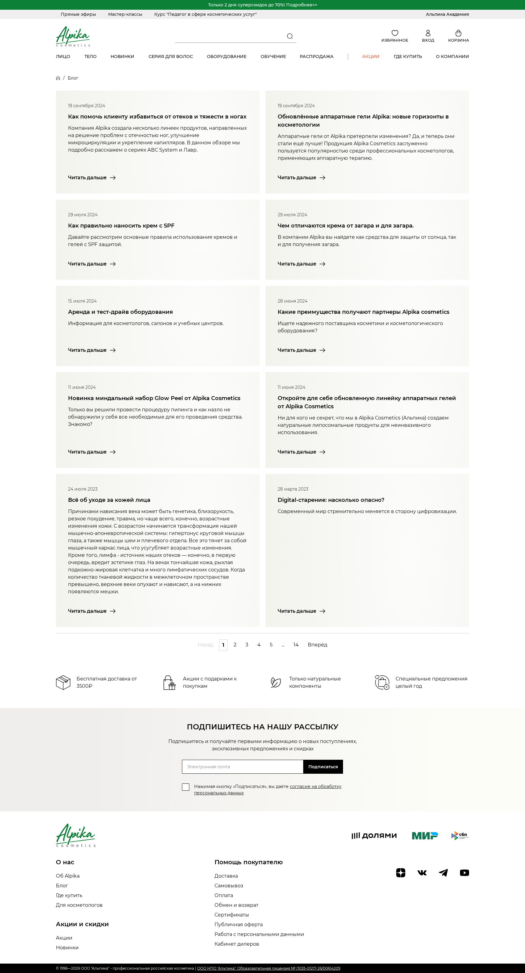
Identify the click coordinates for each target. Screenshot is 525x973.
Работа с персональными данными (259, 934)
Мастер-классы (125, 14)
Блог (62, 886)
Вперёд (317, 645)
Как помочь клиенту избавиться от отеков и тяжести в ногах (157, 116)
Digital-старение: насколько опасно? (331, 500)
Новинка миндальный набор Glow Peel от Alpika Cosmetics (154, 398)
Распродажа (317, 56)
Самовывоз (228, 886)
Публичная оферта (238, 924)
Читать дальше (87, 177)
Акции (370, 56)
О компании (452, 56)
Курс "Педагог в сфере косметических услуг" (205, 14)
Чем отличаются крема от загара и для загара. (346, 225)
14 (296, 645)
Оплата (223, 895)
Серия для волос (171, 56)
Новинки (122, 56)
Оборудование (226, 56)
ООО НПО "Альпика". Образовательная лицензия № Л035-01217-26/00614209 (268, 968)
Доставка (226, 876)
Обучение (273, 56)
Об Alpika (68, 876)
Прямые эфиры (78, 14)
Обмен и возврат (236, 905)
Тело (90, 56)
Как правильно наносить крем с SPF (121, 225)
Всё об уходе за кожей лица (109, 500)
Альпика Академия (447, 14)
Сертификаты (231, 915)
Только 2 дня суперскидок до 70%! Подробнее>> (262, 5)
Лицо (63, 56)
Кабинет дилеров (236, 944)
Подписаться (323, 766)
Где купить (408, 56)
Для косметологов (79, 905)
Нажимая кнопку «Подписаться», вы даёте (267, 790)
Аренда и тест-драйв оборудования (120, 312)
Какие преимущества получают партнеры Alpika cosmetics (363, 312)
